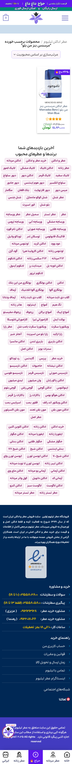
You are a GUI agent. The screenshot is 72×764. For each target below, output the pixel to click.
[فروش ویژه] (35, 757)
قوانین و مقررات (54, 654)
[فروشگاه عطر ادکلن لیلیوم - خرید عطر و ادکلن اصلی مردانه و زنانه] (36, 18)
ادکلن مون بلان (59, 410)
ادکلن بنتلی (16, 441)
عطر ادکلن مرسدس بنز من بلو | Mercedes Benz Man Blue (53, 110)
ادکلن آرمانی (58, 471)
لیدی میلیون (15, 380)
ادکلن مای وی (15, 471)
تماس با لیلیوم (55, 670)
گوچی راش (27, 388)
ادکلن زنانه (40, 427)
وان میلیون (34, 380)
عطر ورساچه (13, 214)
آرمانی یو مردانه (37, 471)
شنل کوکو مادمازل (36, 197)
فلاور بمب (32, 403)
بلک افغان (23, 190)
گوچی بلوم (10, 388)
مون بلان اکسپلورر (14, 410)
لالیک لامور (9, 168)
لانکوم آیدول (17, 266)
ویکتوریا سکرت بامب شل (31, 327)
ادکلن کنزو (16, 486)
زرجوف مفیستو (12, 312)
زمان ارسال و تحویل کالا (50, 662)
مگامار (8, 190)
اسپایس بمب (13, 403)
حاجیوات (37, 366)
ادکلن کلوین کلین (18, 427)
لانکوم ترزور (36, 273)
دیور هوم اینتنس (34, 183)
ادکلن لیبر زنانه (53, 463)
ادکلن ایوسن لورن (37, 456)
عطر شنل (58, 197)
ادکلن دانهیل (39, 478)
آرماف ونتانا (9, 297)
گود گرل (13, 251)
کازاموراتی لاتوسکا (17, 320)
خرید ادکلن (57, 427)
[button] (65, 18)
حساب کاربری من (53, 646)
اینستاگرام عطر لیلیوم (50, 678)
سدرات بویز (44, 349)
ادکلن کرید (40, 244)
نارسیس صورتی (58, 373)
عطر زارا (7, 327)
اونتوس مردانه (20, 244)
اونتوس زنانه (55, 251)
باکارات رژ (34, 395)
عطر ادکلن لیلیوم (55, 42)
